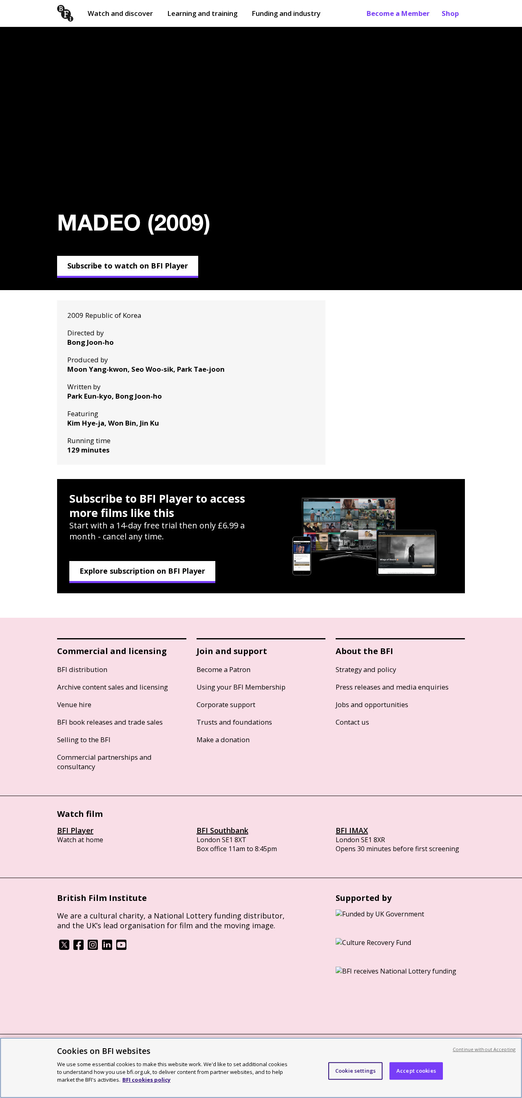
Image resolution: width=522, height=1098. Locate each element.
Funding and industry (286, 13)
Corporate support (226, 704)
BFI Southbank (222, 830)
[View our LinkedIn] (107, 947)
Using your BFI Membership (241, 687)
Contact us (352, 722)
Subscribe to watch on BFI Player (127, 266)
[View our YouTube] (121, 947)
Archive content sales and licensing (112, 687)
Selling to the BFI (84, 739)
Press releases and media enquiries (392, 687)
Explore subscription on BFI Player (142, 571)
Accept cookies (416, 1070)
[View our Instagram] (93, 947)
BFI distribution (82, 669)
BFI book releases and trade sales (110, 722)
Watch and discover (120, 13)
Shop (450, 13)
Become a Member (398, 13)
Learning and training (202, 13)
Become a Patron (223, 669)
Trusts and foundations (234, 722)
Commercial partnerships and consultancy (104, 761)
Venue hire (74, 704)
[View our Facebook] (78, 947)
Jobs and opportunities (372, 704)
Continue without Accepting (484, 1049)
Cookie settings (355, 1070)
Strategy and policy (366, 669)
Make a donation (223, 739)
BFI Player (75, 830)
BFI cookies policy (146, 1079)
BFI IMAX (352, 830)
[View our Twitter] (64, 947)
